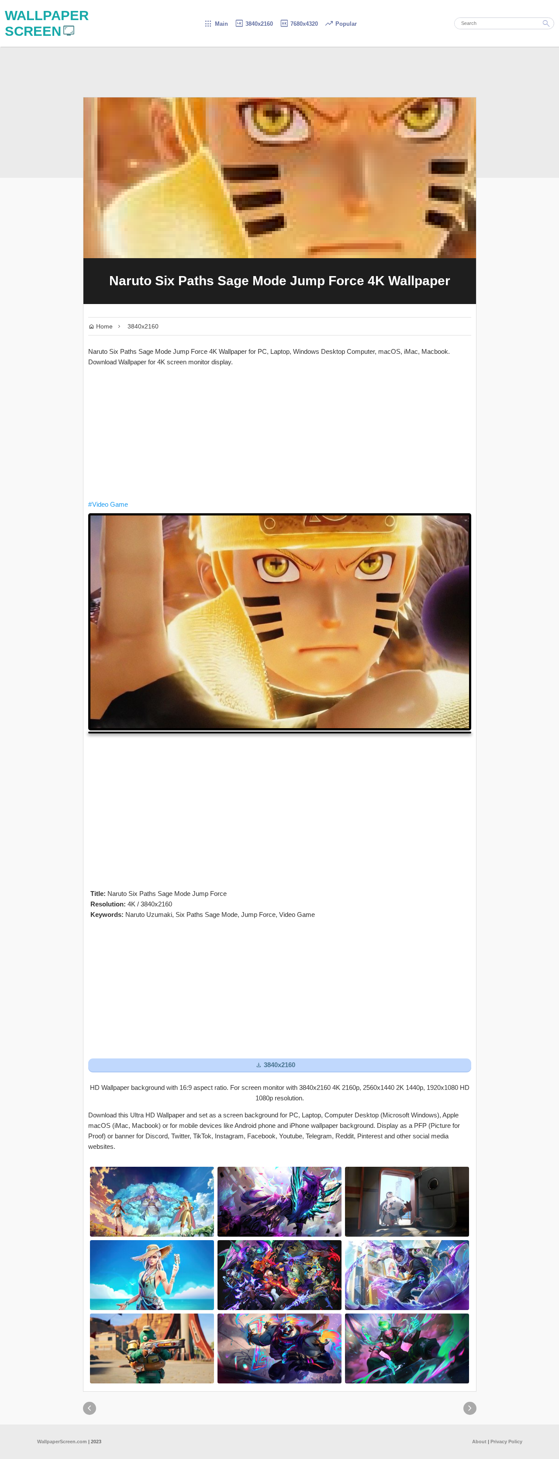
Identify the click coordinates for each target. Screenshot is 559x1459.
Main (216, 24)
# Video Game (108, 504)
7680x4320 (299, 24)
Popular (340, 24)
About (479, 1441)
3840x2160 (254, 24)
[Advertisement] (279, 433)
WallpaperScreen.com (62, 1441)
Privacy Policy (506, 1441)
